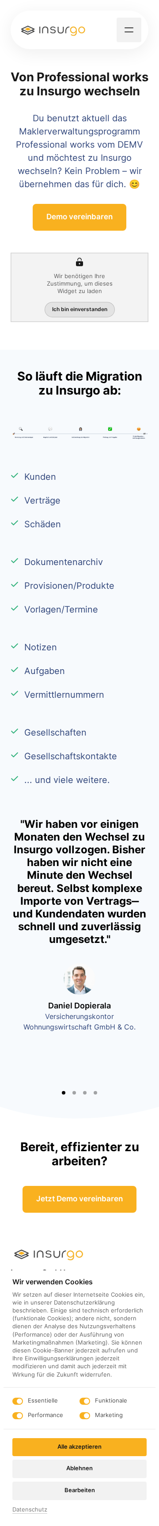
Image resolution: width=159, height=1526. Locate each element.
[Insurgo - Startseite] (54, 30)
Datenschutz (29, 1510)
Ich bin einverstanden (79, 309)
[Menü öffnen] (129, 30)
